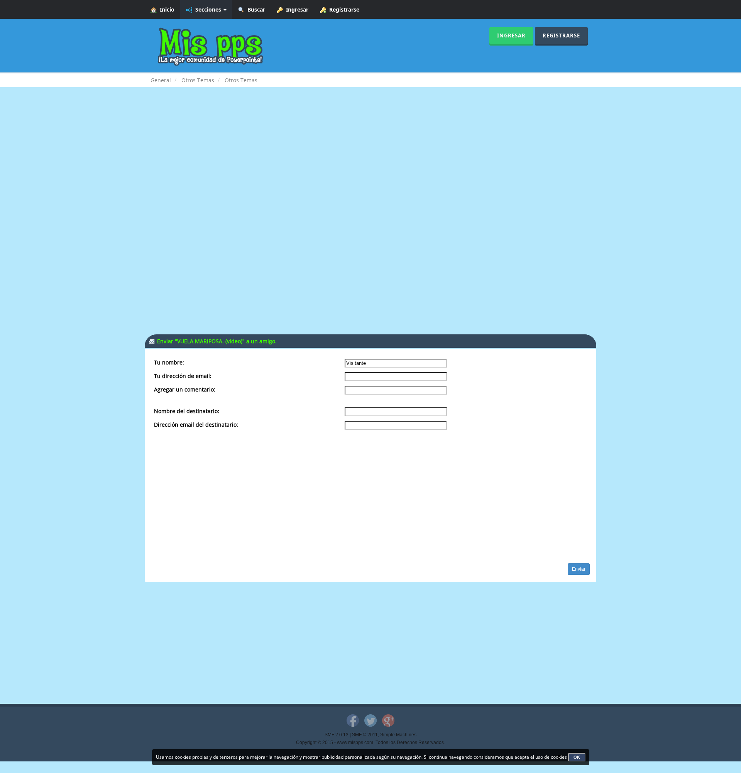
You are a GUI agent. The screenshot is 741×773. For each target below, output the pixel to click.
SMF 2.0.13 (337, 734)
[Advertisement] (370, 157)
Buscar (254, 9)
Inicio (165, 9)
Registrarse (342, 9)
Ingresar (295, 9)
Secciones (207, 9)
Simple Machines (398, 734)
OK (577, 757)
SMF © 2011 (365, 734)
